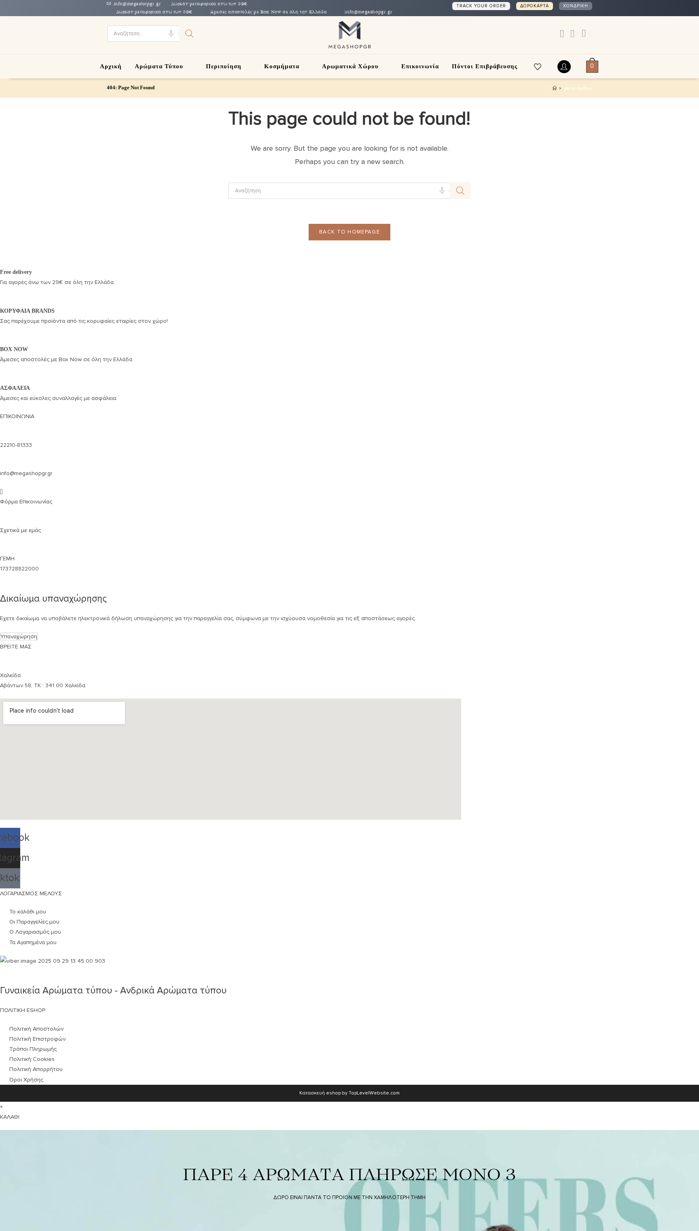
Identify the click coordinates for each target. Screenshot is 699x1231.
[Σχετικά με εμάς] (2, 519)
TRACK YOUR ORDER (481, 5)
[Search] (189, 33)
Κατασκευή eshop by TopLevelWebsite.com (349, 1093)
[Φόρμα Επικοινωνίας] (1, 491)
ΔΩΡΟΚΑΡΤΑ (534, 5)
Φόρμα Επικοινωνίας (26, 501)
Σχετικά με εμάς (20, 530)
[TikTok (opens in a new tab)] (581, 33)
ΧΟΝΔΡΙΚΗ (575, 5)
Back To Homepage (349, 232)
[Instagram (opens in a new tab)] (572, 34)
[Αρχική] (555, 88)
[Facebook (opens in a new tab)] (562, 34)
